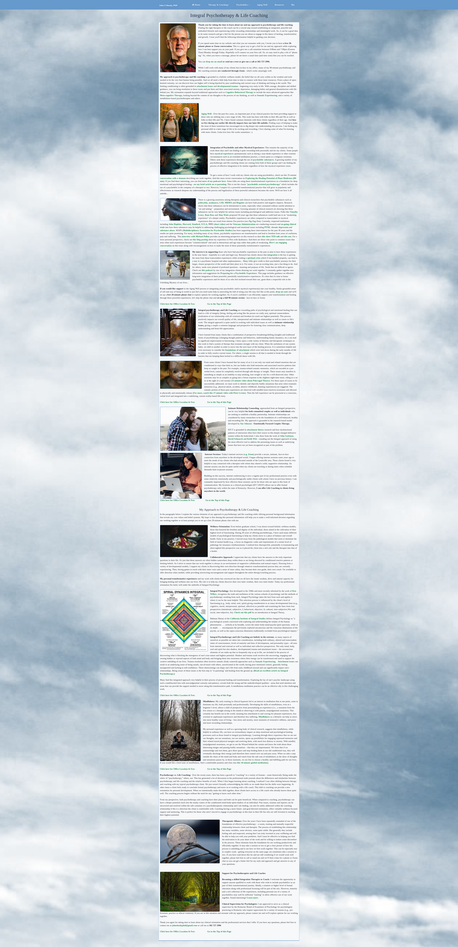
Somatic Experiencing (267, 95)
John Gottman (286, 436)
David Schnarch (235, 439)
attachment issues (205, 86)
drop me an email (214, 61)
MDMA (228, 202)
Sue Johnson (246, 423)
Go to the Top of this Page (217, 500)
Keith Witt (252, 439)
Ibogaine (240, 202)
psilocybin (203, 202)
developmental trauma (227, 86)
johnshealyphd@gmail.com (184, 925)
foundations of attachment (237, 350)
